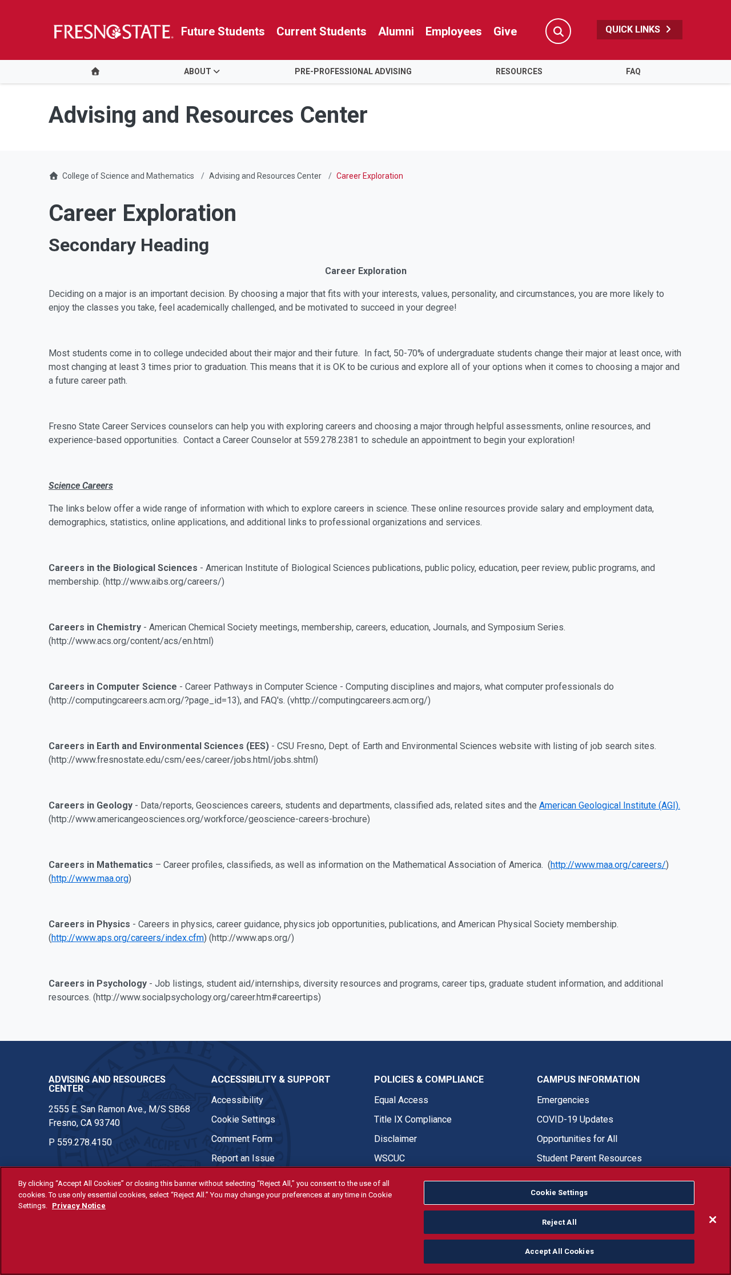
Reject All (559, 1222)
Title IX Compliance (413, 1119)
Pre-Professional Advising (353, 71)
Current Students (321, 31)
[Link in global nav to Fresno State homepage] (113, 31)
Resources (519, 71)
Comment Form (241, 1138)
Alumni (396, 31)
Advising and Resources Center (265, 175)
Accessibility (237, 1100)
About (197, 71)
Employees (453, 31)
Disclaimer (395, 1138)
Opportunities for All (577, 1138)
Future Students (223, 31)
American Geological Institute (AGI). (609, 805)
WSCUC (389, 1158)
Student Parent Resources (589, 1158)
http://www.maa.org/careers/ (608, 864)
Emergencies (563, 1100)
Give (505, 31)
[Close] (712, 1219)
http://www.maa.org (89, 878)
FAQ (633, 71)
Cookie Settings (243, 1119)
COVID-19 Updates (575, 1119)
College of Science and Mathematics (128, 175)
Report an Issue (243, 1158)
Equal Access (401, 1100)
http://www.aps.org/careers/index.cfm (127, 937)
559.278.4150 (84, 1142)
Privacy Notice (79, 1205)
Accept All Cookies (559, 1251)
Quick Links (633, 29)
